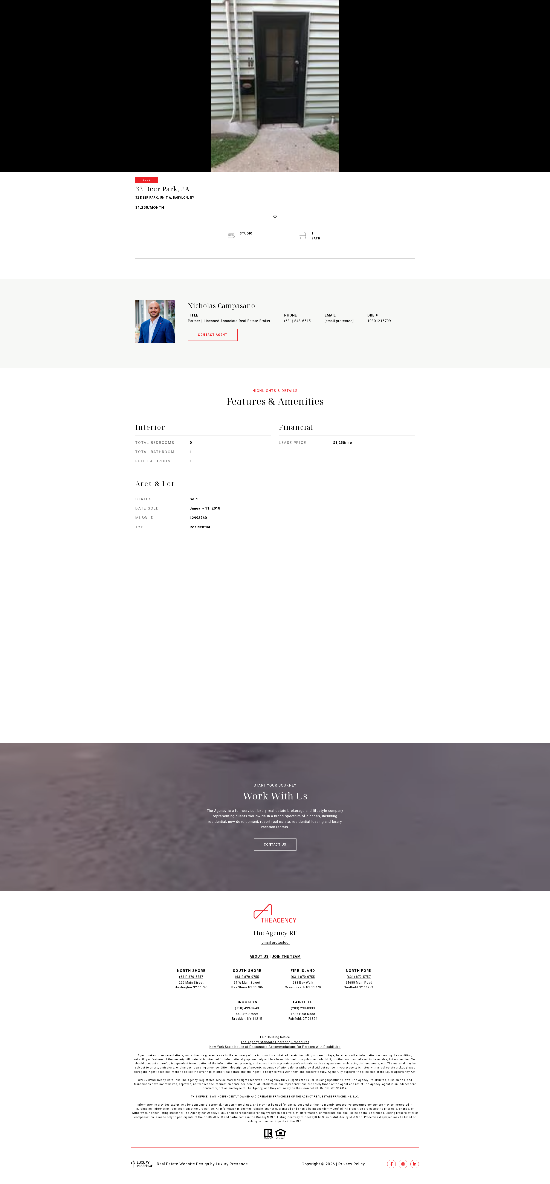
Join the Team (286, 956)
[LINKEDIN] (414, 1164)
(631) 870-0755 (247, 977)
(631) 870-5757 (191, 977)
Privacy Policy (351, 1164)
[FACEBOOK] (391, 1164)
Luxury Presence (232, 1164)
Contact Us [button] (275, 844)
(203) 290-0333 (303, 1008)
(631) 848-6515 (297, 321)
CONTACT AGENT (213, 334)
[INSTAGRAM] (403, 1164)
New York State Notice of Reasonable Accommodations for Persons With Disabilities (275, 1047)
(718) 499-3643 (247, 1008)
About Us (259, 956)
